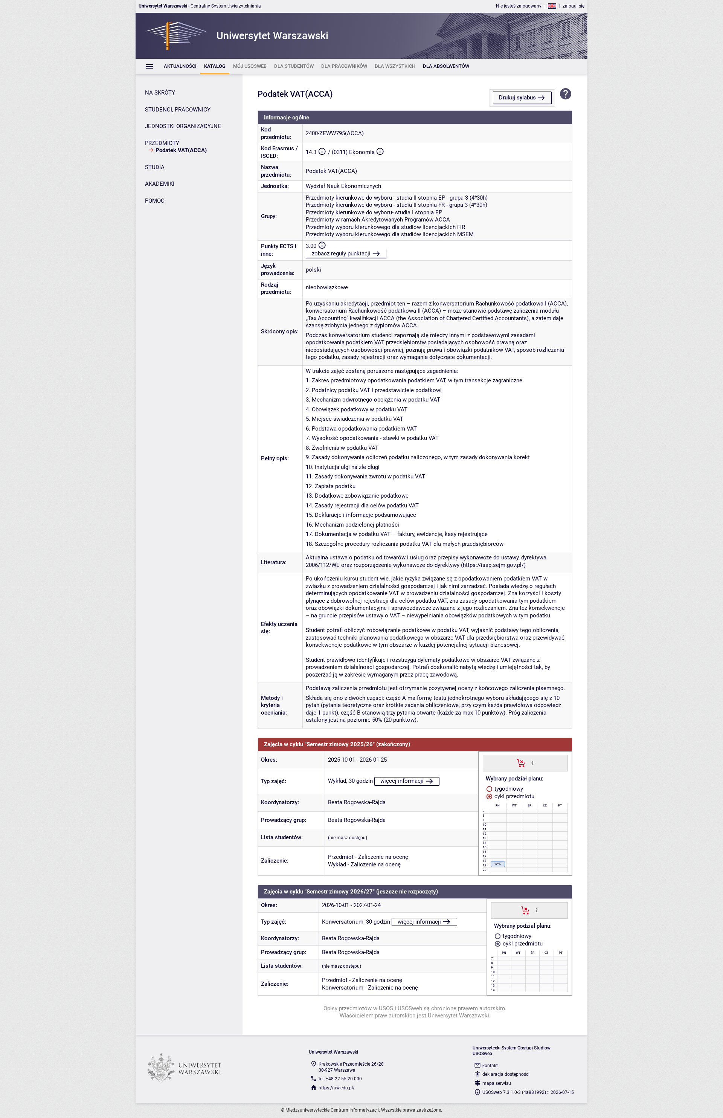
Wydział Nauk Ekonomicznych (343, 186)
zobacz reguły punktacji (341, 253)
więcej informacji (402, 780)
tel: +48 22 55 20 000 (340, 1078)
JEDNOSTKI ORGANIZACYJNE (183, 126)
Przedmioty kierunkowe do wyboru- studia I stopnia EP (374, 212)
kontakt (490, 1065)
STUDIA (155, 167)
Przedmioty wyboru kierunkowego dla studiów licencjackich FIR (385, 227)
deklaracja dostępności (505, 1074)
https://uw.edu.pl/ (337, 1088)
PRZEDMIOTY (162, 143)
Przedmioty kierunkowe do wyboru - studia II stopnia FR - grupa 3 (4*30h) (396, 205)
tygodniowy (508, 788)
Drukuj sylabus (517, 97)
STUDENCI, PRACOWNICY (177, 109)
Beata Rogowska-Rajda (357, 802)
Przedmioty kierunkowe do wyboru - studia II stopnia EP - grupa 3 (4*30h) (397, 197)
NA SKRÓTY (160, 92)
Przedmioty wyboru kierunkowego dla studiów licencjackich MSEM (390, 234)
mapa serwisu (496, 1083)
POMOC (155, 200)
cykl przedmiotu (513, 796)
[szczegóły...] (532, 762)
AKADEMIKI (159, 183)
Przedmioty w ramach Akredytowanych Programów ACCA (378, 219)
